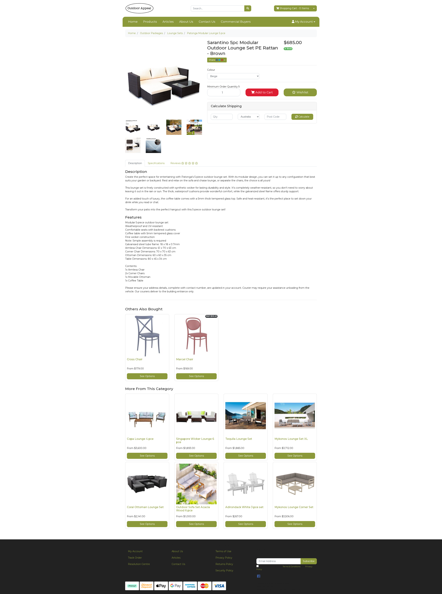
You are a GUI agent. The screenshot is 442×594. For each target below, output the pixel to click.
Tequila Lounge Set (238, 438)
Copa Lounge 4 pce (140, 438)
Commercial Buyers (236, 21)
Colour (211, 69)
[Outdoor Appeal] (139, 8)
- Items (294, 8)
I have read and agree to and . (284, 568)
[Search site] (247, 8)
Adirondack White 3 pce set (244, 507)
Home (133, 21)
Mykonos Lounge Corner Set (294, 507)
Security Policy (224, 570)
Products (150, 21)
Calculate (303, 116)
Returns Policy (224, 564)
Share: (212, 60)
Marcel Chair (184, 359)
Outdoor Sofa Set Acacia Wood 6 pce (193, 508)
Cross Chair (134, 359)
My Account (135, 551)
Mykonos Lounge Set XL (291, 438)
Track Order (135, 557)
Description (135, 163)
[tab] (135, 163)
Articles (168, 21)
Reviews (175, 163)
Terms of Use (223, 551)
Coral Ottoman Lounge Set (145, 507)
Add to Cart (263, 92)
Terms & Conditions (291, 566)
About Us (186, 21)
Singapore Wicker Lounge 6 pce (195, 440)
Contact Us (207, 21)
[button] (303, 21)
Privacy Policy (223, 557)
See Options (147, 376)
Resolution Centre (139, 564)
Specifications (156, 163)
